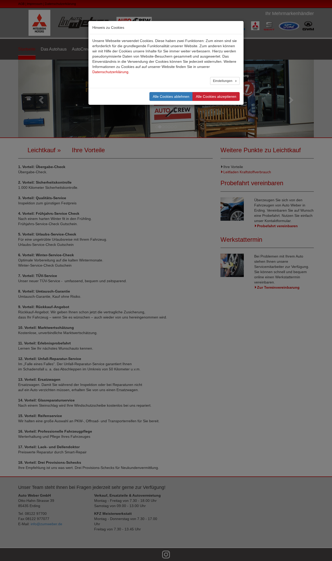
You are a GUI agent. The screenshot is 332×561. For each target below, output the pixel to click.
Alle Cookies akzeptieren (216, 96)
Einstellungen (223, 81)
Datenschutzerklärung (110, 72)
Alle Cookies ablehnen (171, 96)
